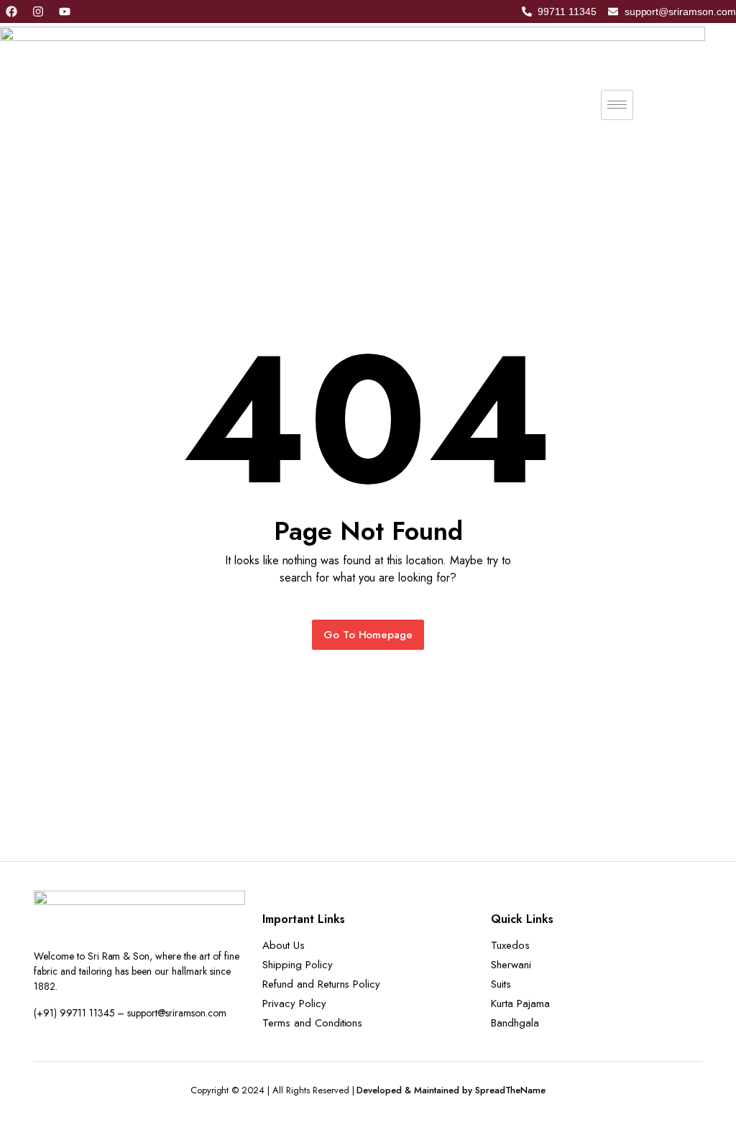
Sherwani (511, 965)
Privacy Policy (294, 1003)
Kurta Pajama (520, 1003)
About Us (283, 945)
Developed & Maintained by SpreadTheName (451, 1090)
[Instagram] (38, 11)
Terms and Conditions (312, 1023)
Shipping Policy (297, 965)
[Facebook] (11, 11)
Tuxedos (510, 945)
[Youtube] (64, 11)
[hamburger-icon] (617, 105)
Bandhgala (515, 1023)
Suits (501, 984)
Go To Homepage (368, 635)
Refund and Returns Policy (321, 984)
